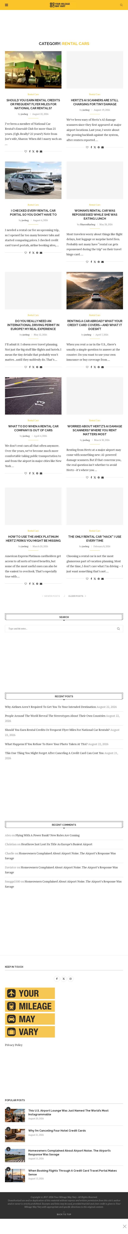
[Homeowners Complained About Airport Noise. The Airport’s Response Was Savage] (15, 1155)
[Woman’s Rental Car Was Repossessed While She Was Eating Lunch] (94, 180)
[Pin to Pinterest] (37, 151)
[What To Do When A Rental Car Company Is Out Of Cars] (33, 396)
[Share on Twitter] (33, 151)
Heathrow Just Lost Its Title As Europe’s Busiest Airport (56, 844)
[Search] (121, 5)
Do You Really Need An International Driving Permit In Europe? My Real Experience (33, 325)
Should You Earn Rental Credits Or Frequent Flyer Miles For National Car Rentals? (33, 104)
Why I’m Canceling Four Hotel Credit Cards (57, 1130)
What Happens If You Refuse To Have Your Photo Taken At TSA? (46, 744)
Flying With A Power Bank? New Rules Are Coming (48, 835)
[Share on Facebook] (29, 151)
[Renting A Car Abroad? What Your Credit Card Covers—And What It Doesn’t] (94, 290)
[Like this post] (25, 151)
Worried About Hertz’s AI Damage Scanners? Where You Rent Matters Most (94, 430)
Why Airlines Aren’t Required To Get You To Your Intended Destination (50, 707)
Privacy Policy (13, 1045)
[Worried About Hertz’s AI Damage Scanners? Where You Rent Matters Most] (94, 396)
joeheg (24, 114)
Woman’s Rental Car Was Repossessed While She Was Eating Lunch (94, 214)
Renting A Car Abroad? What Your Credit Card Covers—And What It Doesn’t (94, 325)
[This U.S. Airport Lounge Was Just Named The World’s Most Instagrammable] (15, 1115)
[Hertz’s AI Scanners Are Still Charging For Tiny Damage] (94, 70)
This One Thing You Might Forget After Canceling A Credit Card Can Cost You (54, 753)
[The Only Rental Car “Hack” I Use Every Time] (94, 506)
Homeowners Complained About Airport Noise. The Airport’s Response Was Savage (69, 1152)
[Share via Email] (41, 151)
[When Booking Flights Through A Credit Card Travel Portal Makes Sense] (15, 1175)
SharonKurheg (87, 224)
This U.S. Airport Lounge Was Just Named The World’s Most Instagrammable (68, 1112)
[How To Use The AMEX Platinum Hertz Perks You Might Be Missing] (33, 506)
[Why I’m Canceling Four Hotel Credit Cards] (15, 1135)
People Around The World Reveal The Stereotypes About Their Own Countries (55, 716)
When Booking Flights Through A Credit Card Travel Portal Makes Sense (72, 1172)
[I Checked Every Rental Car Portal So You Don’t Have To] (33, 180)
